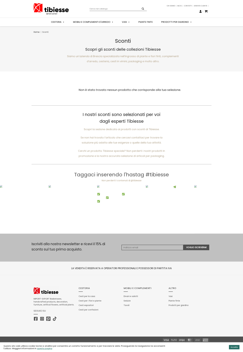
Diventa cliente (200, 6)
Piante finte (145, 22)
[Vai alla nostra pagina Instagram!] (43, 319)
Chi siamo (171, 6)
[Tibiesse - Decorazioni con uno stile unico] (51, 9)
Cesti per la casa (87, 296)
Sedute (127, 300)
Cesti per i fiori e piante (90, 300)
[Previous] (8, 209)
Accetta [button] (234, 347)
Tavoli (126, 305)
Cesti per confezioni (88, 309)
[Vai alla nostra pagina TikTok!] (55, 319)
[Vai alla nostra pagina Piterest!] (49, 319)
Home (37, 32)
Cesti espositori (86, 305)
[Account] (200, 11)
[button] (206, 11)
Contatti (188, 6)
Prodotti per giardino (175, 22)
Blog (179, 6)
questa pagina (44, 348)
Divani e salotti (131, 296)
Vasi (124, 22)
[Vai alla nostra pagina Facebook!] (36, 319)
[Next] (234, 209)
